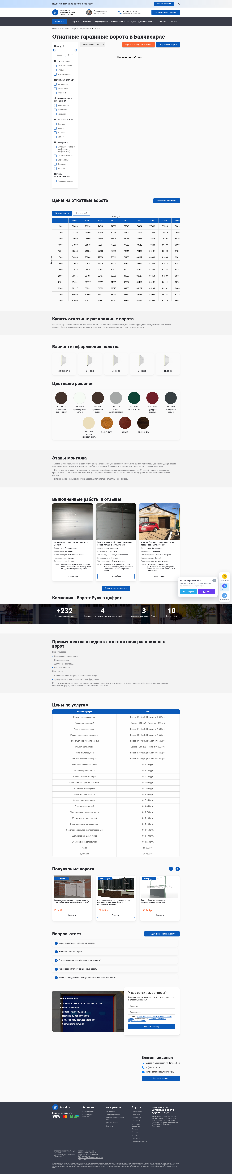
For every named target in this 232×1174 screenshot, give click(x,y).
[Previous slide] (171, 869)
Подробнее (73, 576)
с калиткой (62, 110)
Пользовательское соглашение (90, 1158)
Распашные (136, 1118)
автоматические (65, 66)
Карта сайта (82, 1159)
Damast (61, 137)
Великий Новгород (159, 1122)
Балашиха (164, 1116)
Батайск (155, 1118)
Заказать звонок (160, 1078)
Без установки (62, 213)
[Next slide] (178, 869)
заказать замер (100, 14)
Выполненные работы (120, 22)
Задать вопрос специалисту (162, 934)
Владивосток (173, 1122)
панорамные (63, 105)
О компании (86, 22)
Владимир (167, 1124)
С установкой (81, 213)
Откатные (136, 1114)
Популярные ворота (168, 44)
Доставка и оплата (146, 22)
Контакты (173, 22)
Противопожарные (139, 1142)
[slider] (54, 50)
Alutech (61, 128)
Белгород (163, 1118)
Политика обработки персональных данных (87, 1152)
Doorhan (61, 124)
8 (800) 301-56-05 (131, 11)
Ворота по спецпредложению (138, 44)
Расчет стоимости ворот (166, 12)
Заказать (72, 915)
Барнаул (172, 1116)
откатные (62, 93)
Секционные (137, 1111)
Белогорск (172, 1118)
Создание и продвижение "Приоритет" (64, 1155)
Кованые (62, 164)
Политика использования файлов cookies (88, 1155)
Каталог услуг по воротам (89, 1115)
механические (64, 74)
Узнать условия (164, 4)
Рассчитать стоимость (167, 201)
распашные (63, 84)
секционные (63, 88)
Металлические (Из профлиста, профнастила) (66, 149)
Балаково (156, 1116)
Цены (133, 22)
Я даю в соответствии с (150, 1019)
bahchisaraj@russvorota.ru (163, 1072)
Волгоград (156, 1126)
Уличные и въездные (136, 1125)
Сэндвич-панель (65, 156)
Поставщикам (161, 22)
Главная (55, 28)
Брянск (173, 1120)
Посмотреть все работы (116, 588)
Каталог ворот (88, 1111)
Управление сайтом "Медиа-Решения (65, 1152)
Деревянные (63, 160)
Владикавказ (157, 1124)
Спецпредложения (101, 22)
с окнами (62, 114)
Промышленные (65, 181)
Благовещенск (158, 1120)
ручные (61, 70)
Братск (167, 1120)
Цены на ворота (112, 1123)
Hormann (61, 133)
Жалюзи (61, 168)
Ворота (75, 28)
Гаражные (85, 28)
